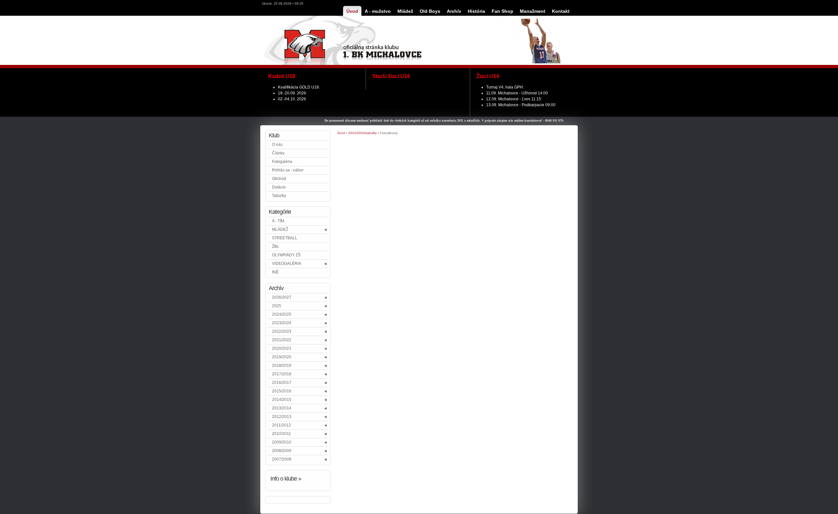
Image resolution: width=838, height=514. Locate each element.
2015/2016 (281, 391)
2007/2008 (281, 459)
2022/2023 (281, 331)
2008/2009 (281, 450)
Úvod (341, 133)
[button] (326, 230)
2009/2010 (281, 442)
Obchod (279, 178)
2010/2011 (281, 433)
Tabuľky (279, 195)
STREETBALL (284, 238)
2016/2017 (281, 382)
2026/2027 (281, 297)
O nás (277, 144)
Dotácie (279, 187)
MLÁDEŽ (280, 229)
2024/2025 (281, 314)
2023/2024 (281, 323)
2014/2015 (281, 399)
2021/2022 (281, 340)
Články (278, 153)
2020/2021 (281, 348)
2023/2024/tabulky (362, 133)
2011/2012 (281, 425)
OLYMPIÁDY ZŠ (286, 255)
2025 (276, 306)
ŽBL (275, 246)
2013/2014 (281, 408)
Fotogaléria (282, 161)
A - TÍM (278, 221)
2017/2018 (281, 374)
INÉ (275, 272)
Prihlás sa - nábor (287, 170)
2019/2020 (281, 357)
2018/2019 (281, 365)
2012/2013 (281, 416)
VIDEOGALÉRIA (286, 263)
